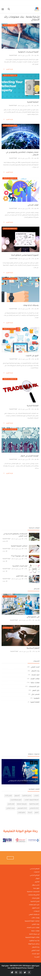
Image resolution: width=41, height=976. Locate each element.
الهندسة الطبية (34, 804)
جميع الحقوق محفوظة (24, 966)
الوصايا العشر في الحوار (29, 456)
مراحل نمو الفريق (31, 781)
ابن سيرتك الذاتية (34, 934)
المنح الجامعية (35, 901)
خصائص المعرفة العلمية (19, 546)
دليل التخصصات (34, 686)
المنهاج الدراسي (34, 869)
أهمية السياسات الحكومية (28, 52)
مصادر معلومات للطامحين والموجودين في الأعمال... (22, 153)
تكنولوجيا (36, 698)
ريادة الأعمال (35, 671)
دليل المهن (35, 690)
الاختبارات (36, 872)
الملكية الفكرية (32, 102)
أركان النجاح (11, 804)
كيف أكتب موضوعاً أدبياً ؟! (19, 556)
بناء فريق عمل (33, 777)
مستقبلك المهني (34, 914)
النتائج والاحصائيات (33, 895)
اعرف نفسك (35, 675)
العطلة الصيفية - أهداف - (31, 800)
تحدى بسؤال (35, 885)
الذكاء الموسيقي (22, 808)
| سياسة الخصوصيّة (21, 968)
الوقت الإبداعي (33, 205)
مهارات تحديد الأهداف (33, 927)
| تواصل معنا (11, 968)
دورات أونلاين (35, 924)
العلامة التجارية (32, 406)
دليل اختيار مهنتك (34, 905)
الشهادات (36, 911)
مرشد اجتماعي (11, 808)
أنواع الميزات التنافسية (20, 566)
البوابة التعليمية (13, 55)
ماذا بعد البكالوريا (34, 941)
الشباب (36, 795)
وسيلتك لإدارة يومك (30, 305)
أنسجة (30, 812)
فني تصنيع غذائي (33, 617)
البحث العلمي (35, 667)
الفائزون (37, 882)
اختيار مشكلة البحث (16, 800)
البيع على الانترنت (32, 356)
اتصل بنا (36, 957)
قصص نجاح (35, 694)
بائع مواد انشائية (22, 804)
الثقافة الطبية (34, 702)
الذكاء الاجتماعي (34, 808)
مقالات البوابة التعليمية (32, 937)
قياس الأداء (8, 795)
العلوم (36, 812)
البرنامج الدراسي (34, 875)
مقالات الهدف (34, 679)
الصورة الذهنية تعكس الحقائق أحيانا (24, 255)
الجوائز (37, 878)
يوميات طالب (35, 918)
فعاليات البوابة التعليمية (32, 921)
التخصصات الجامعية (33, 891)
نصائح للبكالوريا (26, 795)
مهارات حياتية (35, 683)
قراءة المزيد (9, 69)
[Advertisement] (20, 486)
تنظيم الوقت (21, 812)
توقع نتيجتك (35, 898)
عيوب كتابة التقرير (21, 576)
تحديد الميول (35, 908)
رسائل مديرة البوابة (33, 944)
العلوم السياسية (33, 648)
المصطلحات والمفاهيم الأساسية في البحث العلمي (15, 535)
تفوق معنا (36, 888)
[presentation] (32, 762)
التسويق (17, 795)
